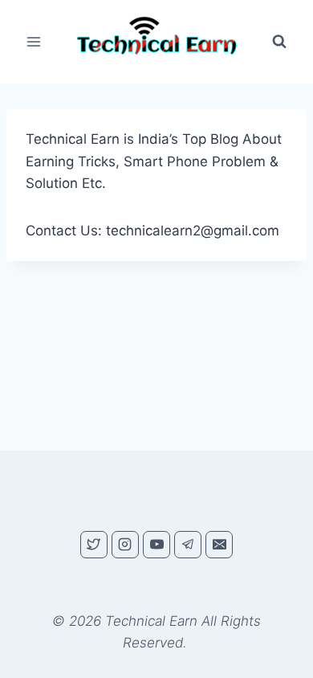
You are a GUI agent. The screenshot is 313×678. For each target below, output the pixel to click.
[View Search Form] (279, 41)
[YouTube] (156, 544)
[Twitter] (94, 544)
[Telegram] (187, 544)
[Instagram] (125, 544)
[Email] (219, 544)
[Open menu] (34, 42)
